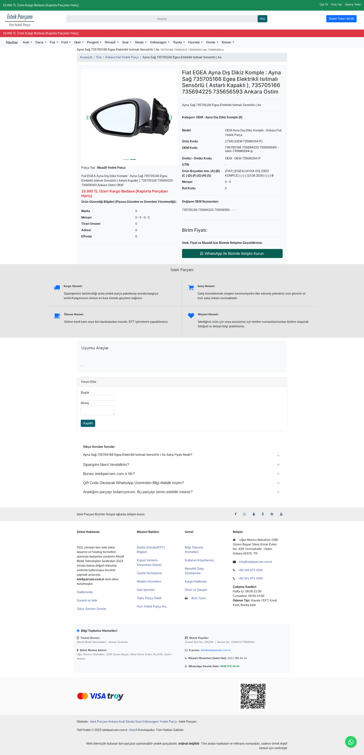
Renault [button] (110, 42)
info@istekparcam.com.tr (216, 650)
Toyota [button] (178, 42)
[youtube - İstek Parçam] (282, 514)
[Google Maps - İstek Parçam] (255, 514)
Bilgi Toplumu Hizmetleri (194, 549)
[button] (129, 117)
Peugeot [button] (93, 42)
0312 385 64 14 (237, 658)
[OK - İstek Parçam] (264, 514)
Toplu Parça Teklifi (149, 598)
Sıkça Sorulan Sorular (91, 609)
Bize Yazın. (199, 598)
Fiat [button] (53, 42)
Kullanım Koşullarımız (199, 560)
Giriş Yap (336, 4)
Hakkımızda (85, 592)
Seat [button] (125, 42)
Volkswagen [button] (158, 42)
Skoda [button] (139, 42)
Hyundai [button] (194, 42)
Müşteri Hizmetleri (149, 581)
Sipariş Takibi (353, 4)
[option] (129, 117)
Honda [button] (211, 42)
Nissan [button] (227, 42)
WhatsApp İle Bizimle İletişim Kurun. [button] (235, 253)
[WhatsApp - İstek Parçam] (246, 514)
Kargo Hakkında (196, 581)
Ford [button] (64, 42)
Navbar (12, 42)
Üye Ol (324, 4)
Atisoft (133, 730)
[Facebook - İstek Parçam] (237, 514)
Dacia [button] (39, 42)
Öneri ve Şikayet (196, 590)
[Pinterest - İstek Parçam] (273, 514)
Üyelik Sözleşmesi (149, 573)
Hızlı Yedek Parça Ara (151, 606)
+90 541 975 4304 (250, 578)
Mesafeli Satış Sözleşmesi (194, 570)
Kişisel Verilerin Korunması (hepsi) (149, 562)
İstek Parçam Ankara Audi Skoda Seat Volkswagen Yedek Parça (133, 721)
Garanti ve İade (87, 600)
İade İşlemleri (146, 590)
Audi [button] (26, 42)
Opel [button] (77, 42)
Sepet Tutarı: (341, 18)
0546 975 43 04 (229, 666)
